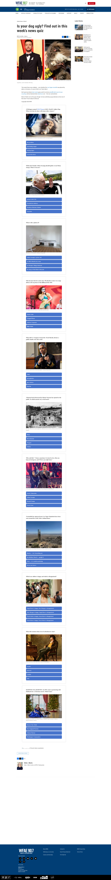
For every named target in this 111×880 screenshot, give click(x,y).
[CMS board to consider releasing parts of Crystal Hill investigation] (79, 49)
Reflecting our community (48, 851)
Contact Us (62, 849)
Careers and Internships (48, 854)
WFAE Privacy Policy (81, 849)
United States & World (21, 21)
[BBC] (35, 877)
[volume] (21, 9)
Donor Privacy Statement (65, 851)
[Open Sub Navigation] (19, 13)
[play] (17, 9)
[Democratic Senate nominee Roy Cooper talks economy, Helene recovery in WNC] (79, 59)
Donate (92, 3)
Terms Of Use (80, 851)
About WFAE (45, 849)
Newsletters (90, 13)
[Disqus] (55, 794)
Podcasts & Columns (50, 13)
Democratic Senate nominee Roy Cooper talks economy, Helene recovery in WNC (88, 59)
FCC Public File (63, 854)
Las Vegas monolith (52, 87)
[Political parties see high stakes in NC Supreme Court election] (79, 27)
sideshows (40, 94)
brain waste (35, 92)
